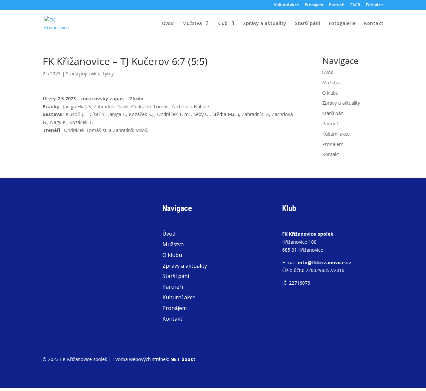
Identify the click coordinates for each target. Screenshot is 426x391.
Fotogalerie (342, 23)
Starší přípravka (82, 73)
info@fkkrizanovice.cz (324, 262)
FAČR (355, 5)
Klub (222, 23)
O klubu (330, 93)
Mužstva (192, 23)
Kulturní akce (286, 5)
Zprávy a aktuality (264, 23)
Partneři (336, 5)
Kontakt (373, 23)
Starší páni (307, 23)
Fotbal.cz (374, 5)
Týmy (108, 73)
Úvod (168, 23)
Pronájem (314, 5)
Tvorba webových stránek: (153, 359)
